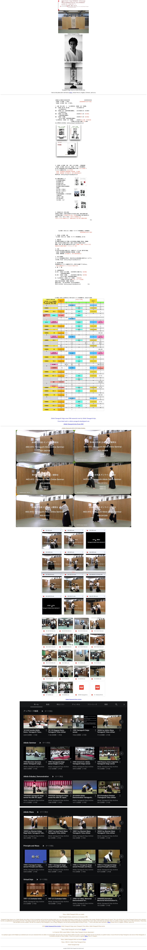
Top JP (84, 939)
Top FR (84, 929)
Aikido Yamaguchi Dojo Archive (73, 699)
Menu (70, 92)
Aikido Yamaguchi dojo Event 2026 (73, 424)
